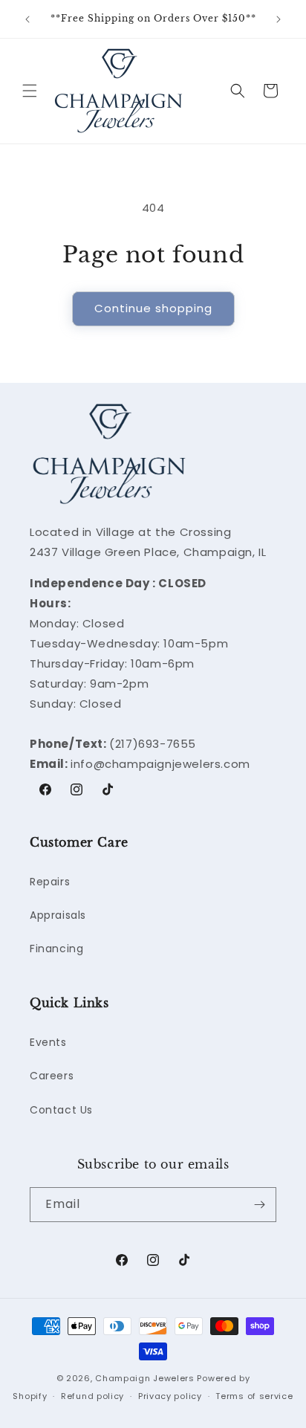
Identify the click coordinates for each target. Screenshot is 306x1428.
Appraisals (58, 915)
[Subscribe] (259, 1204)
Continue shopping (153, 308)
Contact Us (61, 1109)
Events (48, 1042)
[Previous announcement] (27, 19)
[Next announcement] (278, 19)
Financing (56, 948)
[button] (29, 90)
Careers (52, 1075)
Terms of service (254, 1396)
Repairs (50, 881)
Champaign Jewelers (145, 1378)
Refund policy (92, 1396)
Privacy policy (170, 1396)
